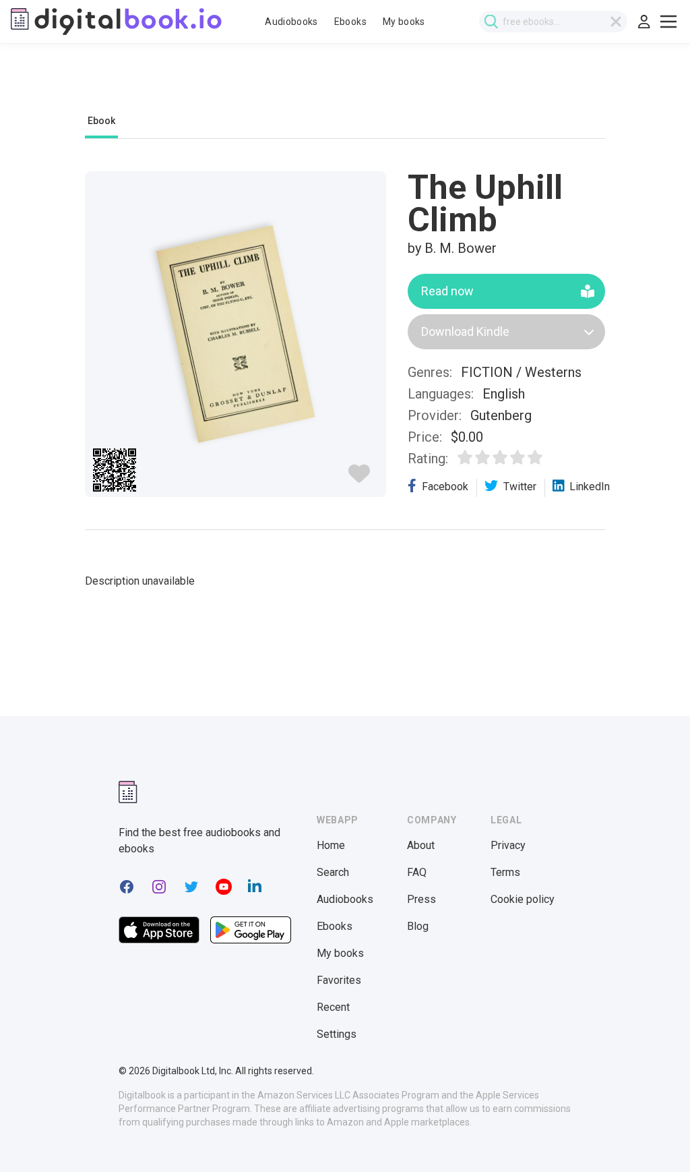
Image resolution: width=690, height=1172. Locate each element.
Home (331, 845)
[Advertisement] (345, 85)
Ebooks (350, 21)
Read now (447, 291)
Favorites (339, 980)
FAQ (417, 872)
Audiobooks (291, 21)
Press (421, 899)
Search (333, 872)
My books (404, 21)
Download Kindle (465, 331)
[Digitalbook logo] (116, 21)
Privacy (508, 845)
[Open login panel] (644, 21)
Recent (333, 1007)
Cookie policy (523, 899)
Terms (505, 872)
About (421, 845)
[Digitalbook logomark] (128, 792)
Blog (418, 926)
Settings (336, 1034)
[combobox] (553, 21)
